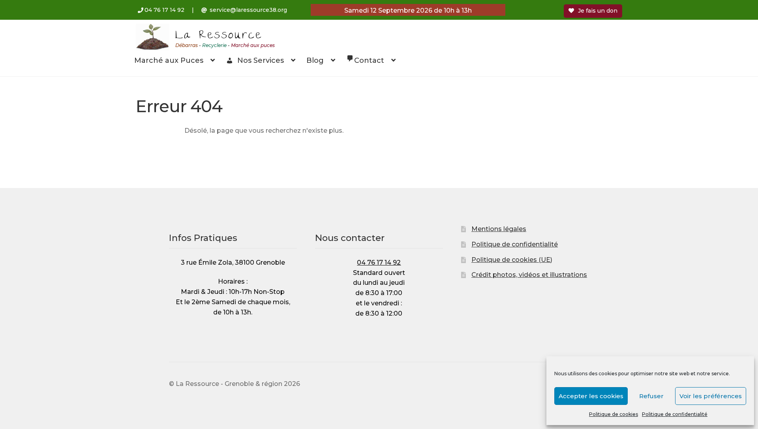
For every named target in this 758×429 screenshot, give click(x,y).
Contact (369, 60)
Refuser (651, 396)
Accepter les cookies (591, 396)
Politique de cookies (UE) (511, 259)
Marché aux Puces (168, 60)
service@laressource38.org (248, 9)
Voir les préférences (710, 396)
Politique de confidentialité (674, 414)
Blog (315, 60)
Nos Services (260, 60)
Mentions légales (498, 229)
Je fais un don (597, 10)
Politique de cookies (613, 414)
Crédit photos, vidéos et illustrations (529, 274)
